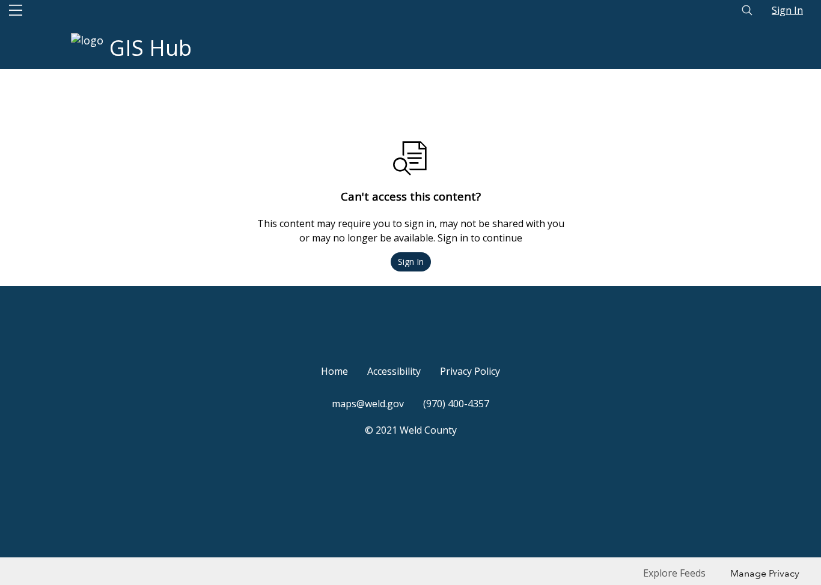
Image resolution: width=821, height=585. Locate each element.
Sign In (787, 10)
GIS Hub (150, 47)
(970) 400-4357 (456, 403)
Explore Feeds (674, 573)
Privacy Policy (470, 371)
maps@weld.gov (368, 403)
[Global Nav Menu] (15, 10)
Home (334, 371)
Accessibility (394, 371)
